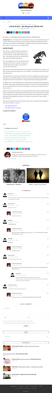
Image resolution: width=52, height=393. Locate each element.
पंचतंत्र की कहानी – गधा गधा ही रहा (14, 107)
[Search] (46, 18)
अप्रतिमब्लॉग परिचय (13, 386)
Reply (48, 193)
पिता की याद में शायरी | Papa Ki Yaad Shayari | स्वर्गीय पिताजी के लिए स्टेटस (26, 359)
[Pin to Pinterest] (17, 32)
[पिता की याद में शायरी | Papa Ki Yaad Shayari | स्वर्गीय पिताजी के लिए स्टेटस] (7, 361)
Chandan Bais (34, 388)
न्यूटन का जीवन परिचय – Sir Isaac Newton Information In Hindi (17, 131)
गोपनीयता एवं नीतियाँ (34, 386)
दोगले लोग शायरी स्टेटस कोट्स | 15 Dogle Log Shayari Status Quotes (25, 346)
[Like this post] (8, 32)
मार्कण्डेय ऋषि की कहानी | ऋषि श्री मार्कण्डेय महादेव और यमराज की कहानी (18, 133)
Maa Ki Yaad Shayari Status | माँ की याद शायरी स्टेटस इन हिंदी (15, 353)
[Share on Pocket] (25, 32)
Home (4, 21)
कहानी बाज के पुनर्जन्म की (12, 105)
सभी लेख (40, 386)
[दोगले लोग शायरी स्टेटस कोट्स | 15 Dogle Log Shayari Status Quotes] (7, 348)
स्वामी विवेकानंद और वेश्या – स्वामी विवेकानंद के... (14, 184)
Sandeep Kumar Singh (24, 28)
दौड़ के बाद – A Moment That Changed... (38, 184)
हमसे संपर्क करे (21, 386)
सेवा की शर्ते (27, 386)
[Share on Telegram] (22, 32)
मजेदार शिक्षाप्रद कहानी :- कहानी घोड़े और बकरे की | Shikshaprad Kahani (19, 141)
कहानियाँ (9, 21)
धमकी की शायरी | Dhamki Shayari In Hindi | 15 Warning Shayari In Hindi (27, 366)
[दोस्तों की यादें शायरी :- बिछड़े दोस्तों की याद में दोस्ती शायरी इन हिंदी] (7, 376)
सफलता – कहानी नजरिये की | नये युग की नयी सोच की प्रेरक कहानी (17, 135)
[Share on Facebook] (11, 32)
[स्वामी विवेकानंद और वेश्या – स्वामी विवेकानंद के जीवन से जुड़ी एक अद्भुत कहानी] (14, 175)
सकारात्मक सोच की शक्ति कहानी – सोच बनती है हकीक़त (15, 137)
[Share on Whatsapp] (20, 32)
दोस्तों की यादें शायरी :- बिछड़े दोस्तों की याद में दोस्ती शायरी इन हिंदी (24, 374)
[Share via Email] (28, 32)
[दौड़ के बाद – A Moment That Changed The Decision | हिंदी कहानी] (38, 175)
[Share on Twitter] (14, 32)
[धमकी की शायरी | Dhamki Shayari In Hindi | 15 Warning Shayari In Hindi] (7, 368)
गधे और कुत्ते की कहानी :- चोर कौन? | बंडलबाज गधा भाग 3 (15, 139)
